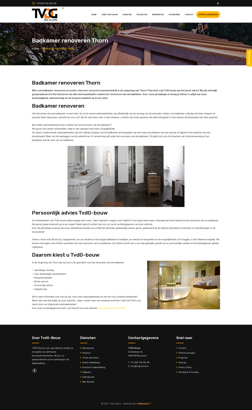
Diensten (127, 14)
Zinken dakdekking (91, 362)
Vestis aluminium (90, 357)
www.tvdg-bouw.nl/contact (111, 308)
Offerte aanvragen (208, 14)
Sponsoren (174, 14)
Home (94, 14)
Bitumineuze (88, 348)
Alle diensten (88, 381)
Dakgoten (86, 372)
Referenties (158, 14)
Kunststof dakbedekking (93, 367)
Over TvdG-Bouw (110, 14)
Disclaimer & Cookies (188, 372)
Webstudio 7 (144, 403)
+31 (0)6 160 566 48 (139, 362)
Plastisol (86, 353)
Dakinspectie (88, 377)
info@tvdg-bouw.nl (139, 366)
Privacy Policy (185, 367)
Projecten (141, 14)
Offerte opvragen (186, 353)
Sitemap (182, 362)
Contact (189, 14)
